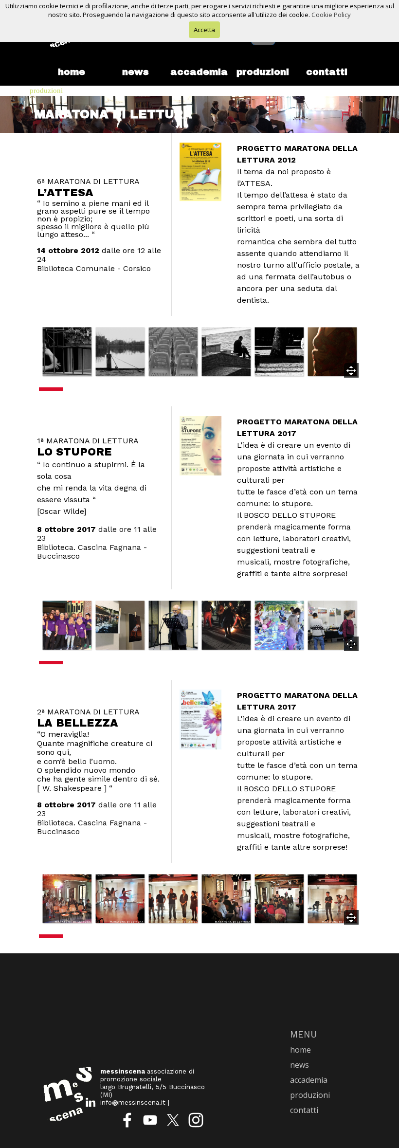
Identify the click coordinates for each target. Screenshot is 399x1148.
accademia (199, 72)
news (135, 72)
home (71, 72)
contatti (326, 72)
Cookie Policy (331, 14)
